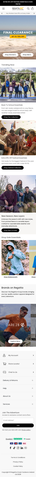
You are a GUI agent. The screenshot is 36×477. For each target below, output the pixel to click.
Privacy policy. (26, 430)
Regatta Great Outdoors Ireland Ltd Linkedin (22, 448)
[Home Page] (18, 8)
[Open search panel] (28, 8)
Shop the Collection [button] (11, 117)
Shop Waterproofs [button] (10, 277)
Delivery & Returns (10, 380)
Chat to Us (12, 372)
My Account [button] (13, 355)
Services (6, 404)
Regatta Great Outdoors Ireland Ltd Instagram (18, 448)
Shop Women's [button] (10, 55)
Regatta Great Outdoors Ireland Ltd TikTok (14, 448)
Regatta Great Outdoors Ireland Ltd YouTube (25, 448)
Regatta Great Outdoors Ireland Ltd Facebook (10, 448)
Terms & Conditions (18, 457)
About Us (6, 396)
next (34, 13)
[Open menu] (3, 8)
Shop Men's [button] (27, 55)
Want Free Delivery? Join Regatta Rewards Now (18, 13)
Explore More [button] (15, 341)
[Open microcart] (32, 8)
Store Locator (14, 364)
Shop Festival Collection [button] (12, 168)
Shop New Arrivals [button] (10, 230)
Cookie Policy (18, 466)
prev (2, 13)
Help (5, 388)
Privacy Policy (18, 462)
